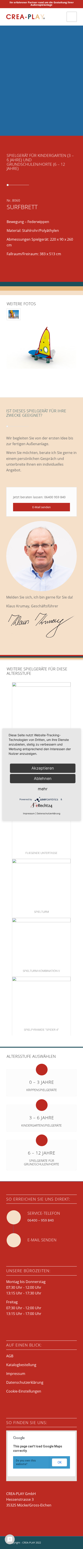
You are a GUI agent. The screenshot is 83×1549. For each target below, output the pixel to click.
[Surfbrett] (14, 314)
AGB (9, 1356)
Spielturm (41, 912)
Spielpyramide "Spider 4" (41, 1030)
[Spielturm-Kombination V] (41, 941)
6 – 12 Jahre (41, 1153)
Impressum (15, 1373)
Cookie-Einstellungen (23, 1391)
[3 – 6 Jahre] (42, 1105)
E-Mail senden (41, 1239)
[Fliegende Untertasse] (41, 823)
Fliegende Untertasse (41, 853)
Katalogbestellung (21, 1364)
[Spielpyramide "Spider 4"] (41, 1000)
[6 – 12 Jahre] (42, 1140)
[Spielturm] (41, 882)
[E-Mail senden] (14, 1240)
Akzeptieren (42, 768)
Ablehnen (43, 778)
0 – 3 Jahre (41, 1082)
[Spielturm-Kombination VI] (41, 705)
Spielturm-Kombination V (41, 971)
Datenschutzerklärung (24, 1382)
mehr (43, 788)
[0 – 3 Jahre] (42, 1069)
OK (60, 1462)
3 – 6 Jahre (41, 1118)
